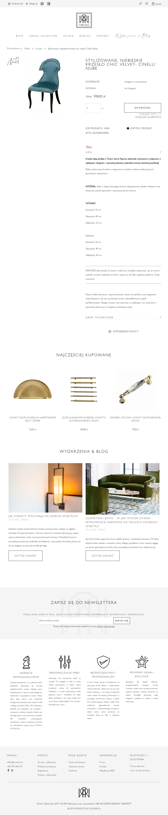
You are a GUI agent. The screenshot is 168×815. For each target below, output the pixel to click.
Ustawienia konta (76, 766)
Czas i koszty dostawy (140, 770)
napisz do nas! (125, 274)
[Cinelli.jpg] (45, 85)
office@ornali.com (15, 762)
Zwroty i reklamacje (47, 762)
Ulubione (73, 770)
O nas (102, 762)
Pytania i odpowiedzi (47, 774)
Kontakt (102, 766)
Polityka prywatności (47, 766)
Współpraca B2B (106, 770)
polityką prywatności (105, 626)
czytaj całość (25, 555)
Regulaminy (43, 770)
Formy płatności (137, 766)
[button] (139, 128)
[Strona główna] (84, 19)
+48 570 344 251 (15, 766)
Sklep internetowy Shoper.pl (84, 808)
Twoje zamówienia (77, 762)
